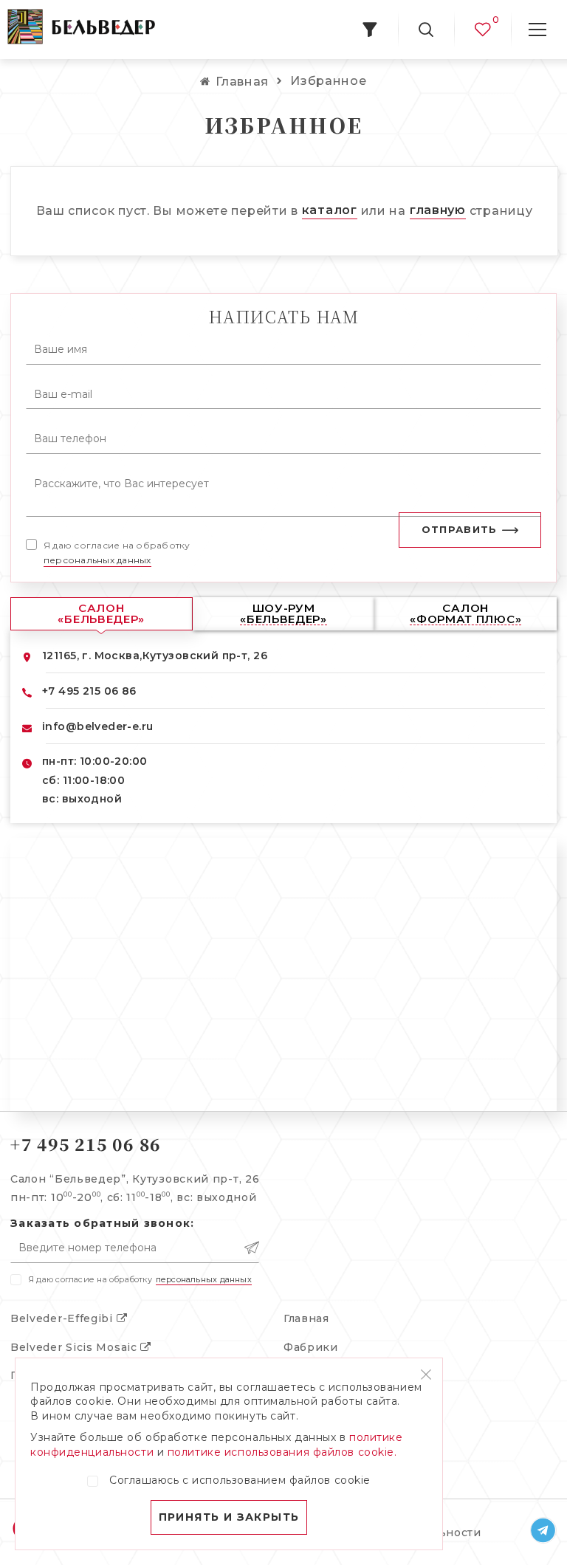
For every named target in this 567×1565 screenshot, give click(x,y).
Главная (306, 1318)
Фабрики (311, 1347)
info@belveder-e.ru (98, 726)
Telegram (543, 1530)
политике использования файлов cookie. (282, 1452)
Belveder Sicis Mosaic (75, 1347)
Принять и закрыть (229, 1517)
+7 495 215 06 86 (89, 691)
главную (438, 210)
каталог (329, 210)
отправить (460, 529)
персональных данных (97, 559)
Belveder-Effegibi (63, 1318)
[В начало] (81, 29)
